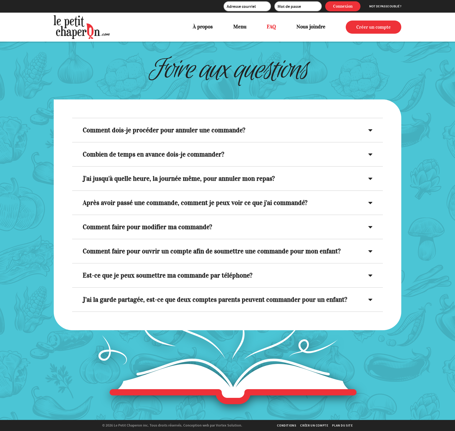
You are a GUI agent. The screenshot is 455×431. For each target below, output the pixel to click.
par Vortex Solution (225, 425)
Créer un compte (373, 27)
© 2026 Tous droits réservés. (142, 425)
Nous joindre (310, 26)
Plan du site (342, 425)
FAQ (271, 26)
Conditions (286, 425)
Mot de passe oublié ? (385, 6)
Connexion (343, 6)
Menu (239, 26)
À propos (203, 26)
